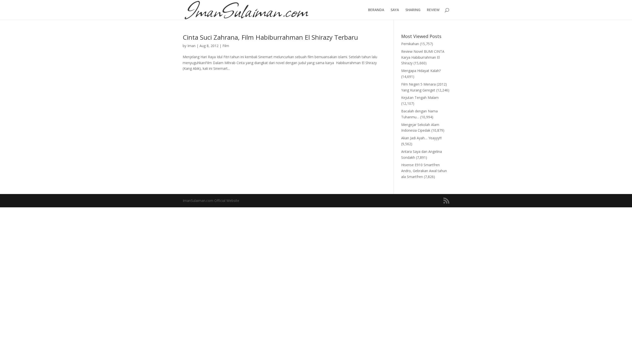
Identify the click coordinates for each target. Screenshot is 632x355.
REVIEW (433, 10)
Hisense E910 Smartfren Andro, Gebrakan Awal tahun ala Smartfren (424, 170)
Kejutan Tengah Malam (420, 97)
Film (225, 45)
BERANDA (376, 10)
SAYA (395, 10)
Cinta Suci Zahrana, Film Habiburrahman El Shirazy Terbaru (270, 37)
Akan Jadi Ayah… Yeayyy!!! (421, 138)
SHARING (412, 10)
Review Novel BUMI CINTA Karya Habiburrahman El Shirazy (422, 57)
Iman (191, 45)
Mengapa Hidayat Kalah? (421, 70)
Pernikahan (410, 43)
